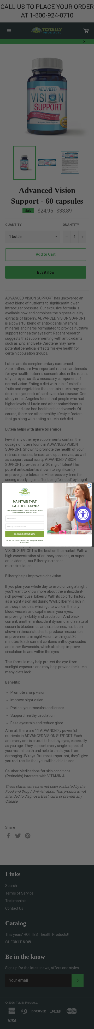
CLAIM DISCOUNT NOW (24, 534)
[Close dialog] (89, 485)
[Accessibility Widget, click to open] (83, 514)
